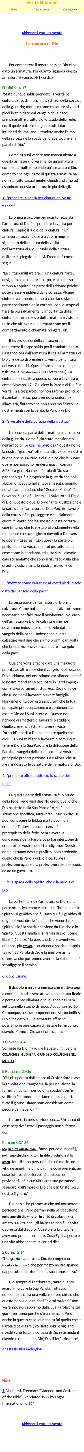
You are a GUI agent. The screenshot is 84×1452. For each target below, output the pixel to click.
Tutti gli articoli (42, 9)
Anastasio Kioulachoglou (22, 1349)
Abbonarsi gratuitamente (42, 33)
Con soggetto (70, 9)
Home (14, 9)
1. (3, 1391)
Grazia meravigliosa (40, 445)
